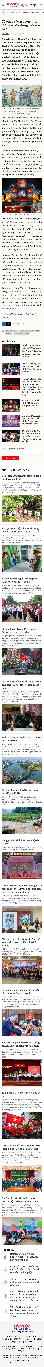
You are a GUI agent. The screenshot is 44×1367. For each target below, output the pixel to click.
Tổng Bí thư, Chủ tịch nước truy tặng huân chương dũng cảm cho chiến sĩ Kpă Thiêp (24, 1311)
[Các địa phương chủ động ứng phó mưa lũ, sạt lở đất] (22, 820)
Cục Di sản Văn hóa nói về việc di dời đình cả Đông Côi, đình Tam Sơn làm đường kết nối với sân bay (24, 1296)
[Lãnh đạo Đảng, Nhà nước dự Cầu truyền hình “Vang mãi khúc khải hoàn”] (11, 421)
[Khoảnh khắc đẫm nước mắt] (11, 350)
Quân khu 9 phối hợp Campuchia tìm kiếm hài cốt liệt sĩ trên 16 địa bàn (21, 1147)
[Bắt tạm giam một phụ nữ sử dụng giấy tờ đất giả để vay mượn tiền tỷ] (22, 558)
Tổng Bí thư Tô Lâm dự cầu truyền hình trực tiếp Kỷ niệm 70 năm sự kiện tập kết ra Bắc (31, 436)
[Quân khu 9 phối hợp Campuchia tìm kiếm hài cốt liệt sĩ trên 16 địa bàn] (22, 1178)
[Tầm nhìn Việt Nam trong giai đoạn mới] (22, 1125)
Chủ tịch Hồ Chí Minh (22, 333)
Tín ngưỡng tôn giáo (31, 12)
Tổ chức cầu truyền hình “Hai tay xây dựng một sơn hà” (31, 403)
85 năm (8, 333)
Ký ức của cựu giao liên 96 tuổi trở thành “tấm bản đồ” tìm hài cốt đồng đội (25, 1269)
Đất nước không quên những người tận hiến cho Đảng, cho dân (21, 992)
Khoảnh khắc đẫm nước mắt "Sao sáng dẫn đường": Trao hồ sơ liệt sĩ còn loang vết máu (32, 351)
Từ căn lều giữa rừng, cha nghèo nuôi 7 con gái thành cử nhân (25, 1282)
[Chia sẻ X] (8, 324)
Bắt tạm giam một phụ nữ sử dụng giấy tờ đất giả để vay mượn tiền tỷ (20, 530)
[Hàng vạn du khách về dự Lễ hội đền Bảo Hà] (22, 865)
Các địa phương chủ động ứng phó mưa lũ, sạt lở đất (20, 792)
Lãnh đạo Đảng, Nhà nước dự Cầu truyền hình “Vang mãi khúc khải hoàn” (32, 420)
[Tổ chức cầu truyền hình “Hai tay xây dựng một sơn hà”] (11, 405)
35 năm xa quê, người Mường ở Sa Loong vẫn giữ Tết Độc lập (19, 580)
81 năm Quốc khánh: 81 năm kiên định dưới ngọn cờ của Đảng (19, 630)
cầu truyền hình (11, 331)
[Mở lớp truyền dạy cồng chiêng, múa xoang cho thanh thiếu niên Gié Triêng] (22, 970)
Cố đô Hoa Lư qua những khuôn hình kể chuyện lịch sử (21, 477)
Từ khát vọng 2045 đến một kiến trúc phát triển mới (22, 739)
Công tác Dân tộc (13, 12)
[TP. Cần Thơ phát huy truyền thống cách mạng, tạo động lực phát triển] (22, 1072)
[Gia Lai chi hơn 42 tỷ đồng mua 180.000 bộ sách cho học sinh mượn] (22, 1231)
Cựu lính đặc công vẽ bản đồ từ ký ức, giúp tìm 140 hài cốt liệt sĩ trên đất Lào (21, 684)
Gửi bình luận (11, 458)
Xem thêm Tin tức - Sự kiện (16, 470)
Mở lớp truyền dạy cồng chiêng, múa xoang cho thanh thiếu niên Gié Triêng (21, 942)
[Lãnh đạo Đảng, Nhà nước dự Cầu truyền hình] (11, 369)
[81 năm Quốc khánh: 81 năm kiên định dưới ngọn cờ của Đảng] (22, 661)
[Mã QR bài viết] (23, 324)
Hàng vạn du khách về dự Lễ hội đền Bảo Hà (21, 842)
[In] (18, 324)
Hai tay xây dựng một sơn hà (29, 331)
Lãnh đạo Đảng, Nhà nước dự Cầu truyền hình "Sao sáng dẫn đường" (32, 368)
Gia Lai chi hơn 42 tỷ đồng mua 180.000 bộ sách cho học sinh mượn (21, 1200)
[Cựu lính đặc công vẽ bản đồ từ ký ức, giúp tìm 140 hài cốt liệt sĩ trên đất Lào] (22, 717)
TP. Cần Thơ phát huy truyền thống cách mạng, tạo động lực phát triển (21, 1044)
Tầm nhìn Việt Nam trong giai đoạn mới (21, 1094)
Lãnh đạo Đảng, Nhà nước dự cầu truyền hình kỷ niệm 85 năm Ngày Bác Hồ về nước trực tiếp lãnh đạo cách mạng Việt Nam (32, 387)
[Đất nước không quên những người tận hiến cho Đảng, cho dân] (22, 1022)
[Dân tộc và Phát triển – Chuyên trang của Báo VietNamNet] (13, 4)
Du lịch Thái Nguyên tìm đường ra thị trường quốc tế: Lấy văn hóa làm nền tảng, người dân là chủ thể (22, 888)
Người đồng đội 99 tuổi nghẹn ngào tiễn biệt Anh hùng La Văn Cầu (24, 1257)
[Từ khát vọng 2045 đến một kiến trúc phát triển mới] (22, 770)
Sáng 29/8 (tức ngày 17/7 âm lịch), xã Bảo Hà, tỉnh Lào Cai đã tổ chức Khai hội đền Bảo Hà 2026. (22, 848)
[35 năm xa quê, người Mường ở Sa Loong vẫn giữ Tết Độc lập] (22, 608)
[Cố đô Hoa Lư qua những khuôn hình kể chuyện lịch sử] (22, 508)
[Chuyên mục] (3, 4)
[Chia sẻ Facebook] (4, 324)
